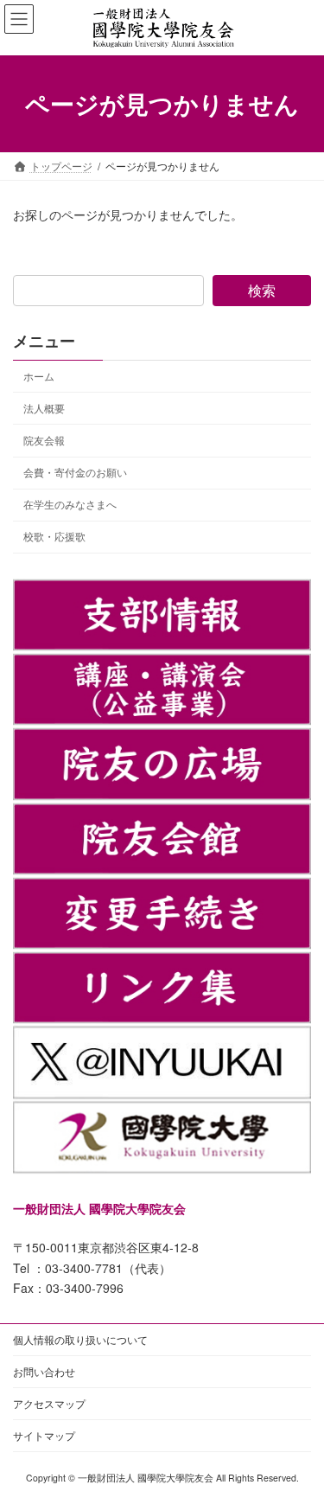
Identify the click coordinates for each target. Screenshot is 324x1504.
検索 (262, 290)
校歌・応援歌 (54, 535)
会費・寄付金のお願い (75, 471)
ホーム (38, 375)
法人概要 (44, 407)
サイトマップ (44, 1435)
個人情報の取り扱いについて (80, 1339)
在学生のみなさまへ (70, 503)
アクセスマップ (49, 1403)
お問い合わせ (44, 1371)
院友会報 (44, 439)
